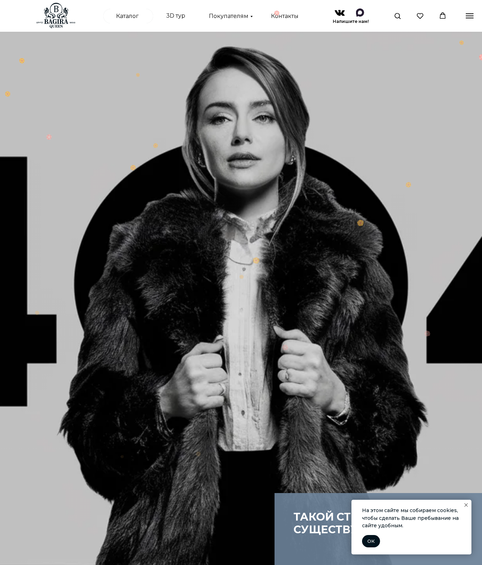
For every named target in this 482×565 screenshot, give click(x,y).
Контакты (285, 16)
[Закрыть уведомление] (466, 505)
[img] (339, 13)
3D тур (175, 15)
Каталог (127, 16)
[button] (397, 15)
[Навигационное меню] (470, 15)
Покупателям (228, 16)
